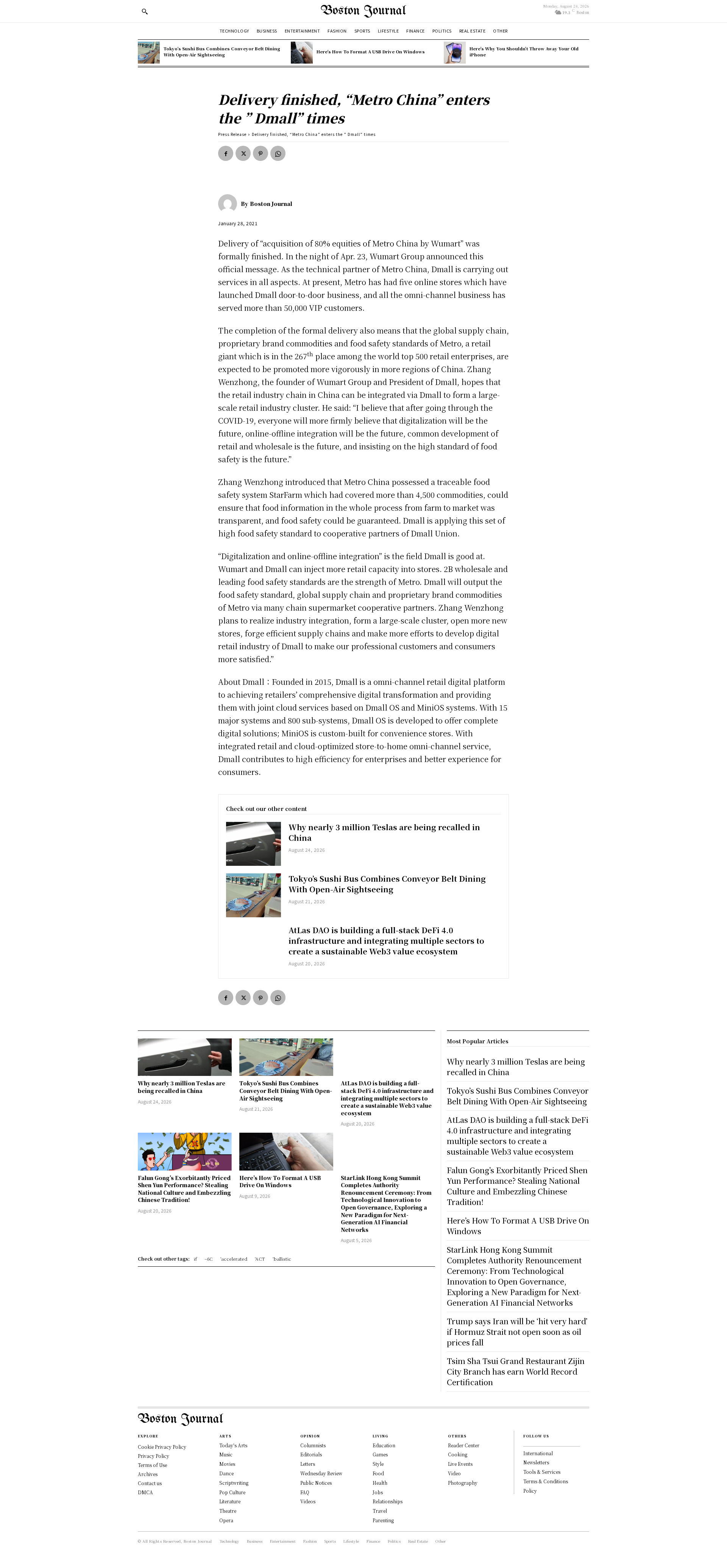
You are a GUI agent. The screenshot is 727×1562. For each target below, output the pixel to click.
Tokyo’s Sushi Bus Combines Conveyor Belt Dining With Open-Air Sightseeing (222, 51)
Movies (227, 1464)
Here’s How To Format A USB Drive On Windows (371, 51)
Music (225, 1454)
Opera (226, 1520)
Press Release (232, 134)
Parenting (383, 1520)
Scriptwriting (233, 1482)
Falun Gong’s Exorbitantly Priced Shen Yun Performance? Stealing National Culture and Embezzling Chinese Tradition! (184, 1189)
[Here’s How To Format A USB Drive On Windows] (302, 53)
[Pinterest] (260, 153)
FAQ (304, 1492)
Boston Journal (271, 203)
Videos (307, 1501)
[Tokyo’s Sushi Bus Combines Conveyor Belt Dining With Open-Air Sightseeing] (149, 53)
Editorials (311, 1454)
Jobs (378, 1492)
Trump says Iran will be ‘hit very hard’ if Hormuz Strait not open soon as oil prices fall (517, 1332)
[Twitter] (243, 153)
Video (454, 1473)
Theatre (227, 1510)
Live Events (460, 1464)
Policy (530, 1490)
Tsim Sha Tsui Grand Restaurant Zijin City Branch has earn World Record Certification (516, 1371)
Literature (229, 1501)
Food (378, 1473)
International (538, 1453)
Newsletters (536, 1462)
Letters (307, 1464)
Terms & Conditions (545, 1481)
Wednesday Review (321, 1473)
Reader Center (463, 1445)
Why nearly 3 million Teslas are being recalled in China (384, 832)
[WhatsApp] (277, 153)
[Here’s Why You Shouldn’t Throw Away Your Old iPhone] (455, 53)
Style (378, 1464)
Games (380, 1454)
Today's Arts (233, 1445)
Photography (462, 1482)
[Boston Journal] (229, 203)
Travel (380, 1510)
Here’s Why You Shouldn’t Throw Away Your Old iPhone (524, 51)
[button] (144, 11)
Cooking (457, 1454)
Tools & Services (541, 1471)
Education (384, 1445)
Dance (226, 1473)
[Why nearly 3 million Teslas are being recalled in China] (253, 844)
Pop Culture (232, 1492)
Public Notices (316, 1482)
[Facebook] (225, 153)
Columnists (313, 1445)
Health (380, 1482)
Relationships (388, 1501)
